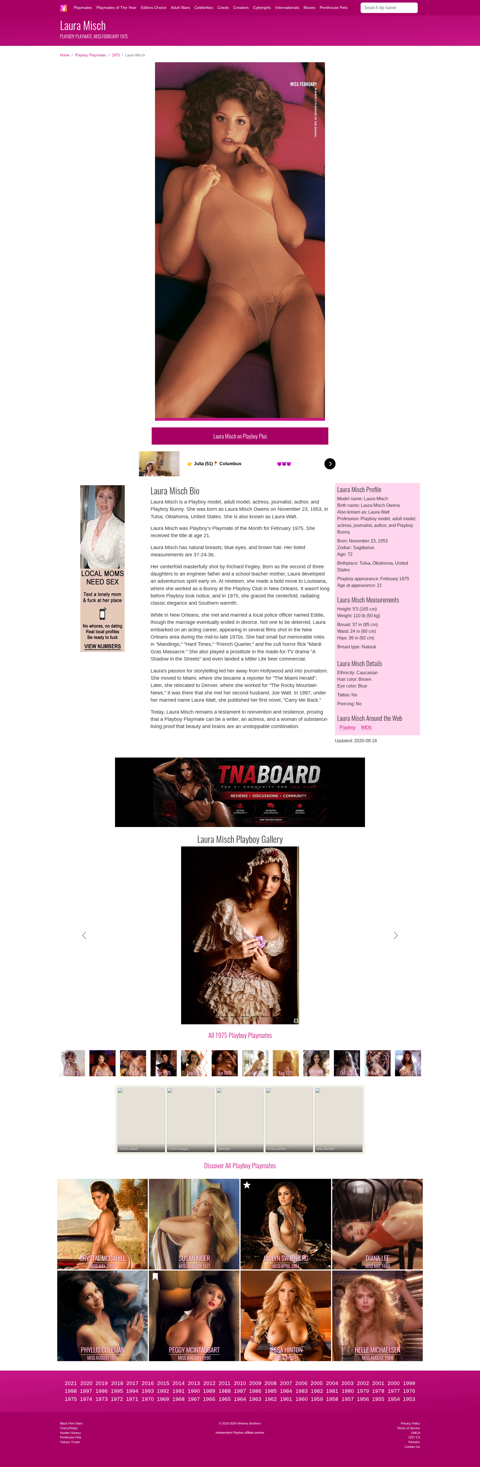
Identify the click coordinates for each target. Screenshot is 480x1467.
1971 (132, 1399)
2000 (394, 1383)
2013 (194, 1383)
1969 (163, 1399)
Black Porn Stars (71, 1423)
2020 (86, 1383)
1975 (116, 55)
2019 (102, 1383)
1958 (332, 1399)
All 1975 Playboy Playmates (240, 1035)
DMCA (415, 1432)
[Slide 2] (205, 1016)
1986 (255, 1391)
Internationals (287, 7)
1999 (409, 1383)
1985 (271, 1391)
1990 (194, 1391)
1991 (178, 1391)
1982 (317, 1391)
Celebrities (203, 7)
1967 (194, 1399)
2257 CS (414, 1437)
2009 (255, 1383)
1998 (71, 1391)
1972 (117, 1399)
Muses (309, 7)
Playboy (347, 727)
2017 (132, 1383)
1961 (286, 1399)
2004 (332, 1383)
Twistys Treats (70, 1442)
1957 (348, 1399)
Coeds (223, 7)
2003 (347, 1383)
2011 (225, 1383)
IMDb (366, 727)
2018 (117, 1383)
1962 (271, 1399)
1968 (178, 1399)
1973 (102, 1399)
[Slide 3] (215, 1016)
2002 (363, 1383)
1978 (378, 1391)
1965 (225, 1399)
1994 (132, 1391)
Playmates (83, 7)
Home (64, 55)
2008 (270, 1383)
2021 (71, 1383)
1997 (86, 1391)
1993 (148, 1391)
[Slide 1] (195, 1016)
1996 (102, 1391)
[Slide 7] (255, 1016)
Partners (414, 1442)
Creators (241, 7)
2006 (301, 1383)
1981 (332, 1391)
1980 (348, 1391)
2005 (317, 1383)
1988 (225, 1391)
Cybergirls (262, 7)
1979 (363, 1391)
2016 (148, 1383)
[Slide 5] (235, 1016)
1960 (302, 1399)
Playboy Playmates (90, 55)
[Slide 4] (225, 1016)
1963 (255, 1399)
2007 (286, 1383)
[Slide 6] (245, 1016)
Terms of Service (408, 1428)
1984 (286, 1391)
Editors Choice (153, 7)
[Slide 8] (265, 1016)
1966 (209, 1399)
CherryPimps (69, 1428)
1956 (363, 1399)
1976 (409, 1391)
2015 (163, 1383)
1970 (148, 1399)
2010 (240, 1383)
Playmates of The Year (116, 7)
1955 (378, 1399)
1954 (394, 1399)
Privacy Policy (410, 1423)
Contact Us (412, 1446)
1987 (240, 1391)
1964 (240, 1399)
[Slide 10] (285, 1016)
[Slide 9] (275, 1016)
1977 (394, 1391)
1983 (302, 1391)
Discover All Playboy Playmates (240, 1165)
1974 (86, 1399)
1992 (163, 1391)
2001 (378, 1383)
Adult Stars (180, 7)
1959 (317, 1399)
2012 (209, 1383)
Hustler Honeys (70, 1432)
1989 (209, 1391)
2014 (178, 1383)
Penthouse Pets (334, 7)
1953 (409, 1399)
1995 (117, 1391)
